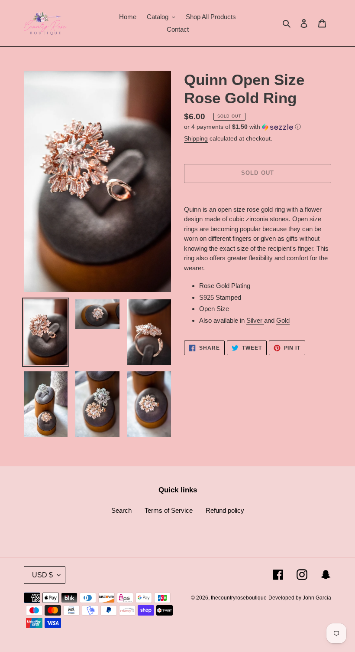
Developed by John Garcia (299, 598)
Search (121, 510)
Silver (255, 320)
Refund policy (225, 510)
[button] (242, 127)
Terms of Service (169, 510)
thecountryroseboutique (239, 598)
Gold (283, 320)
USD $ (42, 575)
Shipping (196, 138)
